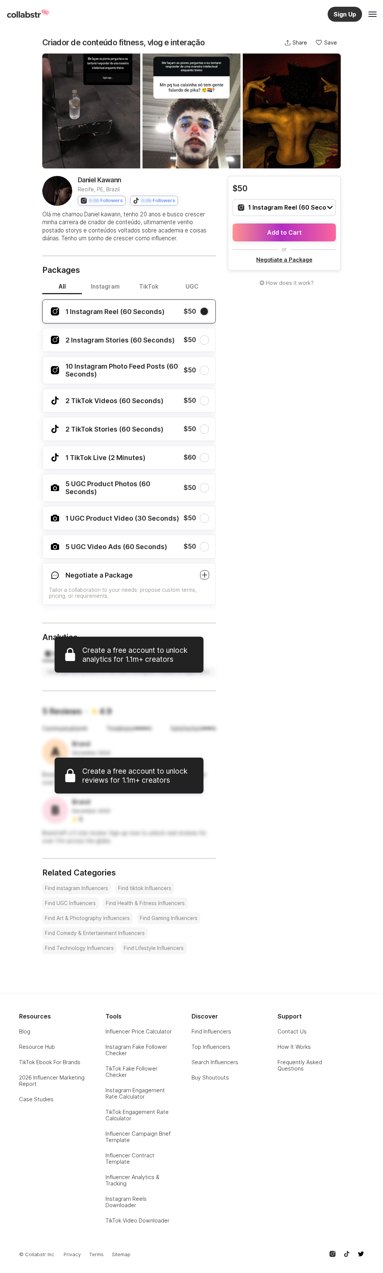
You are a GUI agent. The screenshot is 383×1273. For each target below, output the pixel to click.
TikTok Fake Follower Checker (131, 1071)
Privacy (72, 1254)
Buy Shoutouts (210, 1077)
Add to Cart (284, 232)
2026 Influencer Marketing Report (52, 1080)
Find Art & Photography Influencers (87, 918)
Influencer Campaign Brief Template (138, 1136)
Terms (96, 1254)
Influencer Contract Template (129, 1158)
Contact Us (292, 1031)
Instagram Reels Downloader (126, 1202)
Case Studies (36, 1099)
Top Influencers (211, 1047)
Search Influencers (215, 1062)
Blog (24, 1031)
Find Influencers (211, 1031)
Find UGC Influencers (70, 903)
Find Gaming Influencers (168, 918)
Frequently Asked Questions (300, 1065)
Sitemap (121, 1254)
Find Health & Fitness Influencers (145, 903)
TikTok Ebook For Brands (49, 1062)
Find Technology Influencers (79, 948)
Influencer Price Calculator (138, 1031)
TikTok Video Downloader (137, 1220)
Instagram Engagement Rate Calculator (135, 1093)
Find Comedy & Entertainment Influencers (95, 933)
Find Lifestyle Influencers (154, 948)
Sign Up (345, 14)
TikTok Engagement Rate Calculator (137, 1115)
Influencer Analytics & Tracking (132, 1180)
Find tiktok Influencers (144, 888)
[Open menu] (372, 14)
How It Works (294, 1047)
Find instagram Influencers (76, 888)
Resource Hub (37, 1047)
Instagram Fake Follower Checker (136, 1050)
